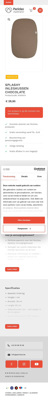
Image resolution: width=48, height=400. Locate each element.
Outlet (8, 2)
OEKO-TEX (12, 77)
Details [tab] (24, 176)
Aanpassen (23, 228)
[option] (24, 38)
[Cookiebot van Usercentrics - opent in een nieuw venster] (34, 169)
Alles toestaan (24, 220)
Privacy (25, 393)
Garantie (20, 395)
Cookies (8, 393)
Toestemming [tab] (9, 176)
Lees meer (12, 269)
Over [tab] (39, 176)
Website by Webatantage (14, 376)
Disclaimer (17, 393)
